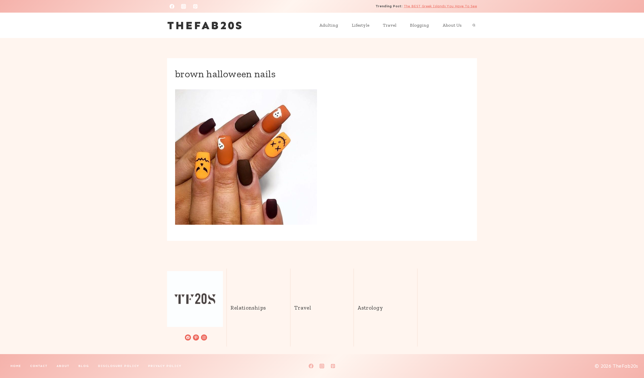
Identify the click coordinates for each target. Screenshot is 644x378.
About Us (452, 25)
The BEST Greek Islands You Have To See (440, 6)
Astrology (370, 307)
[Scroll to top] (631, 358)
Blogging (419, 25)
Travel (389, 25)
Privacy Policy (164, 366)
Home (16, 366)
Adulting (328, 25)
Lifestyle (360, 25)
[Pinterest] (195, 6)
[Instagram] (183, 6)
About (63, 366)
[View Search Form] (474, 25)
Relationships (248, 307)
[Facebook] (172, 6)
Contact (39, 366)
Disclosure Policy (118, 366)
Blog (83, 366)
